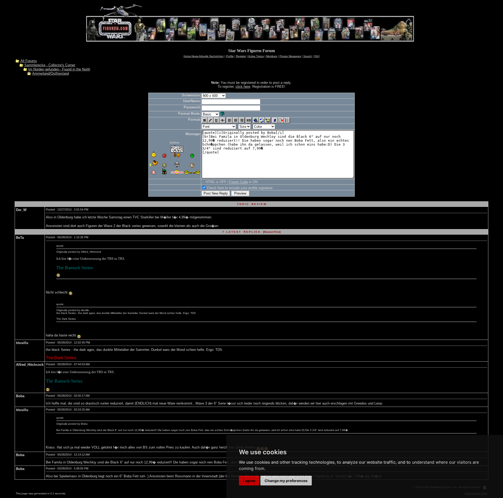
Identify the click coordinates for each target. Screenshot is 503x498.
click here (243, 86)
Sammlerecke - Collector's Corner (49, 65)
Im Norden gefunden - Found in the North (59, 69)
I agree (249, 480)
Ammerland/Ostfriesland (50, 73)
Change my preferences (286, 480)
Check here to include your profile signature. (240, 188)
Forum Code (238, 182)
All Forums (28, 61)
